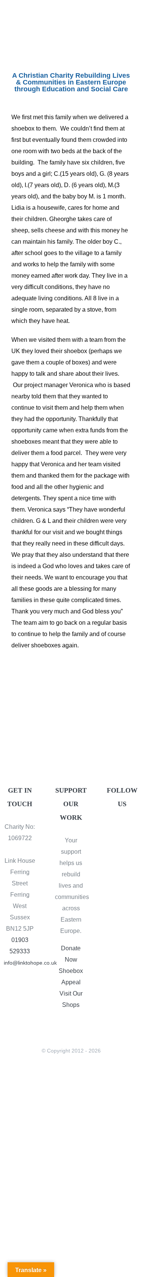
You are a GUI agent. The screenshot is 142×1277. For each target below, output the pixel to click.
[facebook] (115, 828)
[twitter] (128, 828)
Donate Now (71, 954)
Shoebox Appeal (71, 976)
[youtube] (122, 842)
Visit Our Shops (71, 999)
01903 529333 (19, 945)
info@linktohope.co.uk (20, 963)
